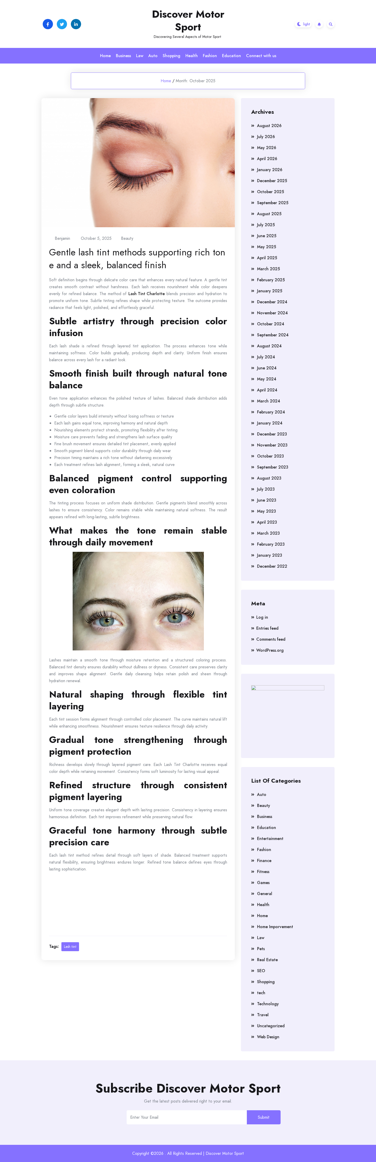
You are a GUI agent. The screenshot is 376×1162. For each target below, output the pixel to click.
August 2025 (269, 214)
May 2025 (266, 247)
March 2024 (268, 401)
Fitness (263, 872)
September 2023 (272, 467)
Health (191, 56)
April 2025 (267, 258)
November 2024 (272, 313)
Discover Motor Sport (188, 20)
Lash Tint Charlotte (146, 294)
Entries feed (267, 628)
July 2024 (266, 357)
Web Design (268, 1037)
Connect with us (261, 56)
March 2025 (268, 269)
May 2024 (266, 379)
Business (123, 56)
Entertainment (270, 839)
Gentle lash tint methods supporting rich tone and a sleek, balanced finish (137, 258)
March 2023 (268, 533)
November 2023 (272, 445)
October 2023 (270, 456)
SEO (261, 971)
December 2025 (272, 181)
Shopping (171, 56)
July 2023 (266, 489)
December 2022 (272, 566)
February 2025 (271, 280)
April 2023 (267, 522)
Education (231, 56)
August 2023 (269, 478)
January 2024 (269, 423)
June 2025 (266, 236)
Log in (262, 617)
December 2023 (272, 434)
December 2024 (272, 302)
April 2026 (267, 159)
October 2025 (270, 192)
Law (139, 56)
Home (105, 56)
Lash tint (70, 946)
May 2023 (266, 511)
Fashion (210, 56)
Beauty (127, 238)
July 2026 (266, 137)
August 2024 (269, 346)
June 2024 (267, 368)
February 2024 (271, 412)
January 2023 (269, 555)
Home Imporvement (275, 927)
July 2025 (266, 225)
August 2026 (269, 126)
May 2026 (266, 148)
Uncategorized (271, 1026)
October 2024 (270, 324)
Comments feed (270, 639)
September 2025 (272, 203)
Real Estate (267, 960)
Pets (261, 949)
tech (261, 993)
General (264, 894)
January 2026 (269, 170)
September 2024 (273, 335)
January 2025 (269, 291)
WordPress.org (270, 650)
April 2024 (267, 390)
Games (263, 883)
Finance (264, 861)
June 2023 (266, 500)
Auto (153, 56)
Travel (263, 1015)
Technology (268, 1004)
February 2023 (271, 544)
